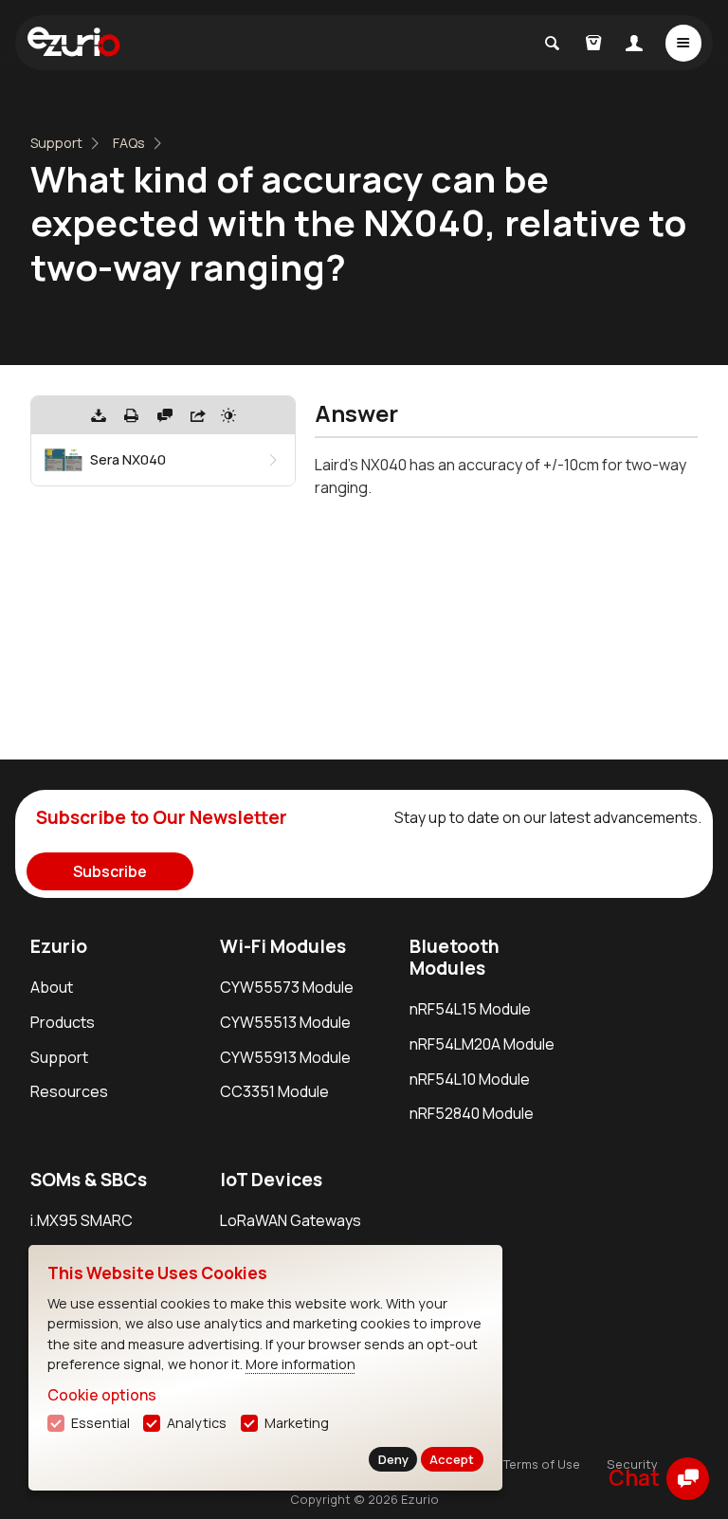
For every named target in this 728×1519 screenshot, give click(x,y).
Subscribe (110, 871)
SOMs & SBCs (88, 1179)
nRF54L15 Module (470, 1008)
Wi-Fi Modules (283, 946)
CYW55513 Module (285, 1022)
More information (300, 1364)
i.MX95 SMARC (81, 1220)
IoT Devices (271, 1179)
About (51, 987)
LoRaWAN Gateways (290, 1220)
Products (62, 1022)
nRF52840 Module (472, 1113)
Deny (393, 1459)
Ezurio (58, 946)
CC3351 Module (274, 1091)
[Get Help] (165, 415)
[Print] (132, 415)
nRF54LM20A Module (482, 1044)
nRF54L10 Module (470, 1079)
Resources (69, 1091)
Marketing (296, 1423)
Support (56, 143)
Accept (451, 1459)
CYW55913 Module (285, 1057)
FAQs (129, 143)
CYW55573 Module (287, 987)
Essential (100, 1423)
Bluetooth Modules (455, 957)
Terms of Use (541, 1464)
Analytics (197, 1423)
